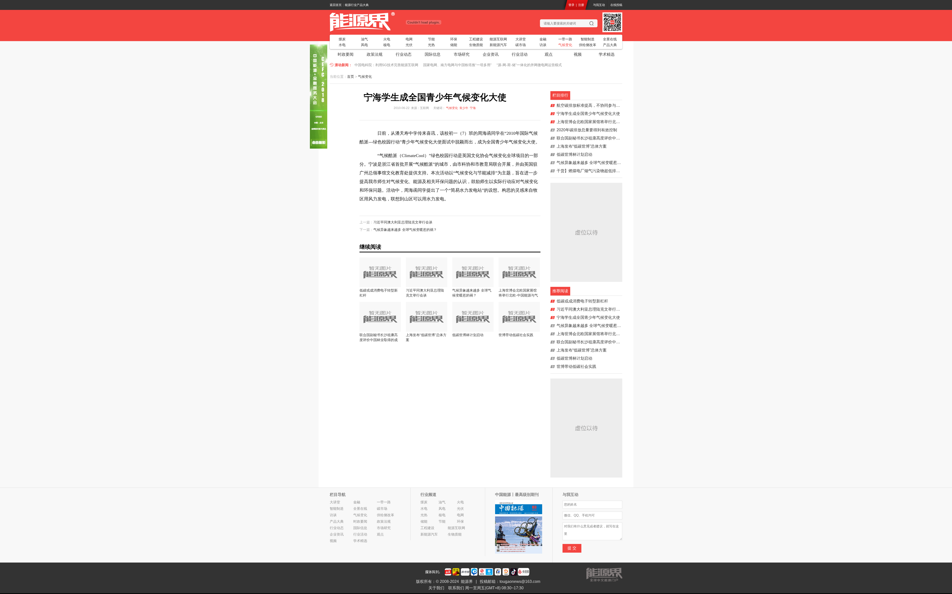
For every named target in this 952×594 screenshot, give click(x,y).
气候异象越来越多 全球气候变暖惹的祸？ (405, 230)
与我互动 (599, 5)
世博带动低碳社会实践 (576, 366)
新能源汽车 (498, 45)
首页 (350, 77)
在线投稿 (616, 5)
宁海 (473, 108)
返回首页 (336, 5)
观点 (549, 54)
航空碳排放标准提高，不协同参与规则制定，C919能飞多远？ (611, 105)
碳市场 (520, 45)
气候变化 (565, 45)
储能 (453, 45)
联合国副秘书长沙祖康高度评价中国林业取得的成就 (602, 138)
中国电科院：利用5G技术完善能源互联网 (386, 65)
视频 (578, 54)
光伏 (409, 45)
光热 (431, 45)
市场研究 (462, 54)
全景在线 (610, 39)
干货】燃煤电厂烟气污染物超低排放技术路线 (596, 171)
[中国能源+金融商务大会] (318, 147)
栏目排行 (560, 95)
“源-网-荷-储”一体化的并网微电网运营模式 (529, 65)
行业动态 (404, 54)
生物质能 (476, 45)
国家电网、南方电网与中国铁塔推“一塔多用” (457, 65)
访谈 (542, 45)
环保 (453, 39)
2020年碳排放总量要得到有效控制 (587, 130)
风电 (364, 45)
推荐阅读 (560, 291)
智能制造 (588, 39)
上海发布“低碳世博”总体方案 (582, 146)
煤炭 (342, 39)
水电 (342, 45)
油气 (364, 39)
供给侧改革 (587, 45)
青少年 (463, 108)
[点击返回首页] (379, 22)
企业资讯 (491, 54)
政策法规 (375, 54)
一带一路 (565, 39)
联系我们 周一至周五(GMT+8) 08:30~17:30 (486, 588)
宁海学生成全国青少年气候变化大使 (588, 113)
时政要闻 (346, 54)
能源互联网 (498, 39)
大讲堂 (520, 39)
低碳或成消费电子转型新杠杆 (582, 301)
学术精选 (607, 54)
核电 (386, 45)
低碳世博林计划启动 (574, 154)
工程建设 (476, 39)
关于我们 (436, 588)
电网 (409, 39)
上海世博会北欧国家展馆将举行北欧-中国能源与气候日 (605, 122)
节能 (431, 39)
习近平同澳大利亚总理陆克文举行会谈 (402, 222)
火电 (386, 39)
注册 (581, 5)
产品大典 (610, 45)
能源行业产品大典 (357, 5)
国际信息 (433, 54)
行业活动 (520, 54)
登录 (571, 5)
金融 (542, 39)
